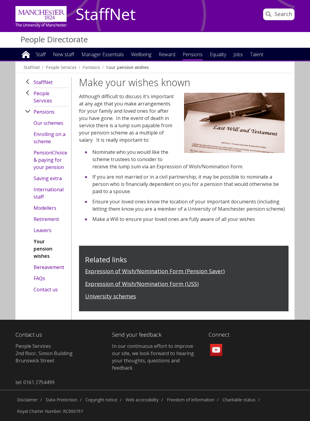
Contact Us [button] (107, 66)
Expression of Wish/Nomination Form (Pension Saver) (155, 271)
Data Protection (61, 400)
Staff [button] (41, 55)
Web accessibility (142, 400)
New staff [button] (63, 55)
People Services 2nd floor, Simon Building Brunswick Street (44, 353)
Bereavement (49, 267)
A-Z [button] (84, 66)
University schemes (110, 296)
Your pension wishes (43, 248)
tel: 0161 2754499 (34, 382)
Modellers (45, 208)
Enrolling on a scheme (49, 138)
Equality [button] (218, 55)
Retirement (46, 219)
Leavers (42, 230)
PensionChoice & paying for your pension (50, 159)
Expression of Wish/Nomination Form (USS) (142, 283)
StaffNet (106, 14)
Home (26, 54)
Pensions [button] (193, 55)
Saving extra (48, 178)
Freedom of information (190, 400)
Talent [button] (256, 55)
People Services (43, 97)
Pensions (44, 111)
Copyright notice (101, 400)
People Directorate (54, 39)
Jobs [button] (238, 55)
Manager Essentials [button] (102, 55)
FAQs (39, 278)
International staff (49, 193)
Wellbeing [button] (141, 55)
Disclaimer (27, 400)
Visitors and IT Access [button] (49, 66)
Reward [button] (167, 55)
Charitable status (239, 400)
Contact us (46, 289)
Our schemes (48, 123)
